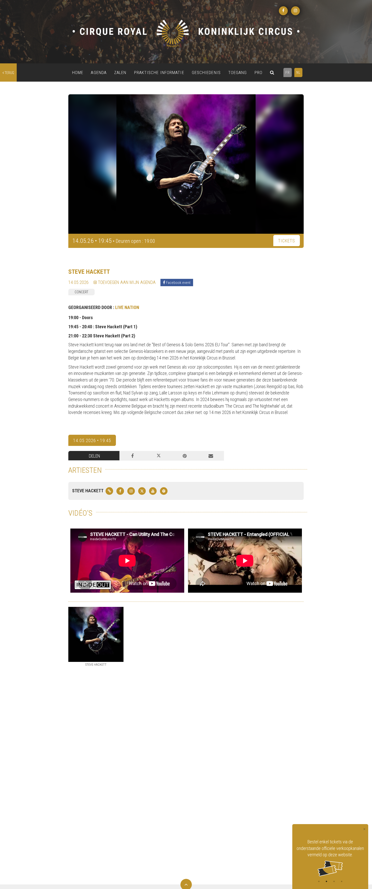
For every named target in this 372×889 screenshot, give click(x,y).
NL (298, 72)
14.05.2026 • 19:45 (92, 440)
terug (9, 73)
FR (287, 72)
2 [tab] (326, 881)
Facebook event (178, 282)
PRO (258, 72)
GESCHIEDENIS (206, 72)
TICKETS (286, 240)
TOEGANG (237, 72)
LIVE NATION (127, 307)
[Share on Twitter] (159, 456)
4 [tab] (341, 881)
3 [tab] (334, 881)
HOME (77, 72)
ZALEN (120, 72)
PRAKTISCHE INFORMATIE (159, 72)
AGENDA (99, 72)
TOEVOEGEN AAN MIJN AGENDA (126, 282)
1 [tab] (318, 881)
